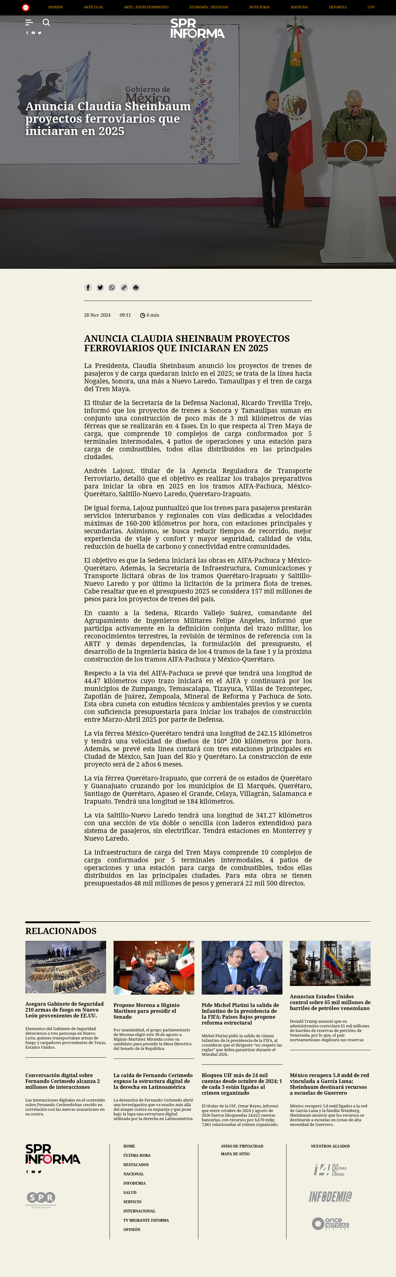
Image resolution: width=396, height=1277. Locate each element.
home (129, 1146)
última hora (137, 1155)
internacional (139, 1211)
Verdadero (326, 7)
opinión (131, 1229)
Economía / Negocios (121, 7)
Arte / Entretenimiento (59, 7)
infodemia (134, 1183)
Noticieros (172, 7)
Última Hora (369, 7)
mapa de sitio (235, 1154)
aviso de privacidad (242, 1146)
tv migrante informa (146, 1220)
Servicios (212, 7)
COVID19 (287, 7)
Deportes (250, 7)
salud (129, 1192)
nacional (133, 1174)
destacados (136, 1164)
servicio (132, 1201)
